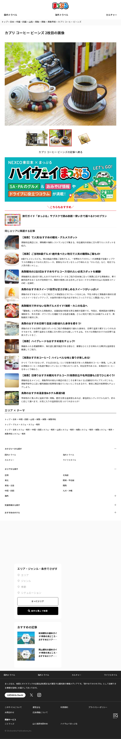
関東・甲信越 (68, 480)
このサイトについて (13, 707)
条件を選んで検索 (39, 611)
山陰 (31, 21)
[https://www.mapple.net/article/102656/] (12, 289)
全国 (7, 475)
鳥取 (37, 21)
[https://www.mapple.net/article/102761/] (12, 357)
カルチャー (111, 14)
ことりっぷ (9, 723)
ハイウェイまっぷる (69, 723)
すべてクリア (38, 601)
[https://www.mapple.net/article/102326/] (12, 305)
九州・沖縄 (67, 490)
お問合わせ (9, 712)
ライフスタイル (69, 459)
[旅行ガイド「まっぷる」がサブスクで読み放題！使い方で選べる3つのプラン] (12, 220)
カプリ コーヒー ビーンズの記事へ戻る (61, 152)
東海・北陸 (9, 485)
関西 (65, 485)
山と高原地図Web (40, 723)
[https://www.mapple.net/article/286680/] (12, 375)
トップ (5, 21)
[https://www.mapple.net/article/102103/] (12, 237)
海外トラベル (61, 14)
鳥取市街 (52, 21)
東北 (7, 480)
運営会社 (36, 707)
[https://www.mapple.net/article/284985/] (12, 271)
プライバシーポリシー (97, 707)
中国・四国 (21, 21)
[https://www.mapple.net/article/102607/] (12, 254)
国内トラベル (10, 14)
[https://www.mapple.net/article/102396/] (12, 341)
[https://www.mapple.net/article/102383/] (12, 323)
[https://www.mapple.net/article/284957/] (12, 393)
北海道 (66, 475)
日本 (12, 21)
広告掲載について (40, 712)
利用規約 (64, 707)
